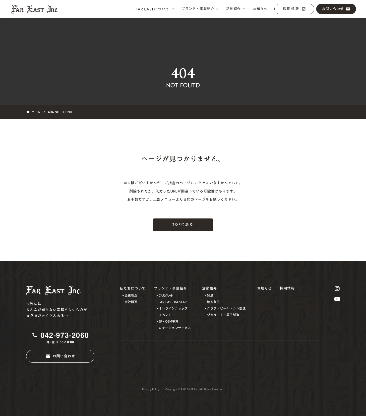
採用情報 (287, 288)
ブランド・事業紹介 (170, 288)
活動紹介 (209, 288)
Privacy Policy (150, 389)
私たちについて (133, 288)
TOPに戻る (183, 224)
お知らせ (264, 288)
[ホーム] (37, 9)
